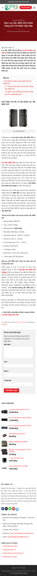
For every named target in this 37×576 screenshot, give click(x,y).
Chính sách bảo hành (10, 546)
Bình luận (7, 344)
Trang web (7, 380)
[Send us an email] (6, 508)
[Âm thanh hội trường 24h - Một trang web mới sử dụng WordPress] (11, 7)
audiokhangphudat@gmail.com (18, 537)
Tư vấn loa (21, 20)
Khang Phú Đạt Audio (20, 573)
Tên (5, 362)
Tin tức (14, 20)
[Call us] (10, 508)
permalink (4, 324)
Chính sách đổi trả (9, 550)
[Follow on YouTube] (13, 508)
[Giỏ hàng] (34, 7)
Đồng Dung (26, 31)
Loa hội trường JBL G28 (10, 315)
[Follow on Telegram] (17, 509)
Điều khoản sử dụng (10, 557)
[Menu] (2, 7)
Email (6, 371)
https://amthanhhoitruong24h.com (22, 533)
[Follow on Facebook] (2, 508)
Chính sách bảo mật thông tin (13, 553)
